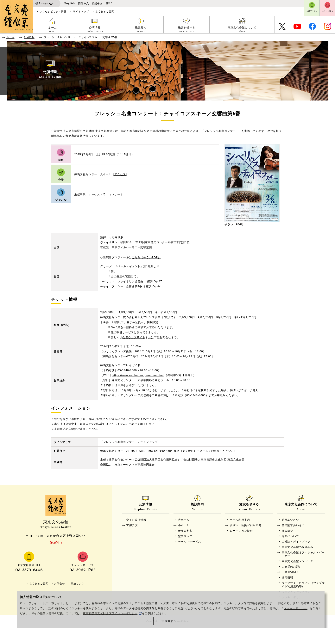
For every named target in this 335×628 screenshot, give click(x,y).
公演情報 (94, 29)
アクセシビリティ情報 (53, 11)
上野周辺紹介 (290, 572)
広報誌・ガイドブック (296, 541)
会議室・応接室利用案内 (245, 525)
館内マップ (185, 536)
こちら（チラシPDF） (146, 257)
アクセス (120, 174)
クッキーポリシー (295, 608)
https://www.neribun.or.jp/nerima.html (138, 375)
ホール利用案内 (240, 519)
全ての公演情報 (136, 519)
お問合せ (59, 583)
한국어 (109, 3)
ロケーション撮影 (241, 530)
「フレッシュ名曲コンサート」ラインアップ (129, 441)
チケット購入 (327, 11)
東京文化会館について (242, 29)
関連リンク (77, 583)
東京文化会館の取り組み (297, 547)
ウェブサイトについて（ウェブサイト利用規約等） (303, 584)
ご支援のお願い (292, 566)
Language (46, 3)
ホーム (52, 29)
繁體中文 (97, 3)
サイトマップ (81, 11)
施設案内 (140, 29)
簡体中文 (83, 3)
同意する (170, 621)
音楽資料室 (185, 530)
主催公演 (132, 525)
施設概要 (287, 530)
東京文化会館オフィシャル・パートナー (303, 554)
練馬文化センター (111, 450)
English (69, 3)
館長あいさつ (290, 519)
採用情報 (287, 577)
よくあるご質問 (104, 11)
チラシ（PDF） (234, 224)
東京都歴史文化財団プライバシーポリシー (110, 613)
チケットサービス (189, 541)
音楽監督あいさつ (293, 525)
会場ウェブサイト (133, 337)
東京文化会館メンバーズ (297, 561)
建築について (290, 536)
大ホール (183, 519)
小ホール (183, 525)
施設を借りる (186, 29)
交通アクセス (312, 11)
